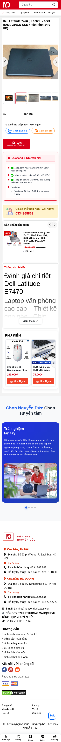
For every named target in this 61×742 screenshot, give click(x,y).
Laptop (35, 705)
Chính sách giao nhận (14, 643)
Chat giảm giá (20, 130)
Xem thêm (29, 320)
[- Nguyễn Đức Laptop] (7, 5)
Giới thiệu (37, 713)
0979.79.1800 (49, 572)
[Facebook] (4, 669)
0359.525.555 (38, 596)
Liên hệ (5, 713)
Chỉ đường (13, 563)
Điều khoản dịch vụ (13, 648)
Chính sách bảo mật (13, 652)
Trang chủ (9, 12)
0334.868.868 (38, 567)
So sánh (30, 251)
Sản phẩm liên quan (16, 224)
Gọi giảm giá (45, 130)
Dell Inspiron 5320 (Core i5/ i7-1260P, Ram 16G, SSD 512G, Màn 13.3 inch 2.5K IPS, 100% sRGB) (36, 238)
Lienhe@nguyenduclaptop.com (32, 608)
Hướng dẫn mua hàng (14, 638)
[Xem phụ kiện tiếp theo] (53, 363)
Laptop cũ (24, 12)
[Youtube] (10, 669)
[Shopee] (17, 669)
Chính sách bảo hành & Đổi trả (19, 634)
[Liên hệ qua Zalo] (52, 716)
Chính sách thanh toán (15, 657)
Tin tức (35, 709)
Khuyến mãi (8, 709)
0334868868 (24, 213)
